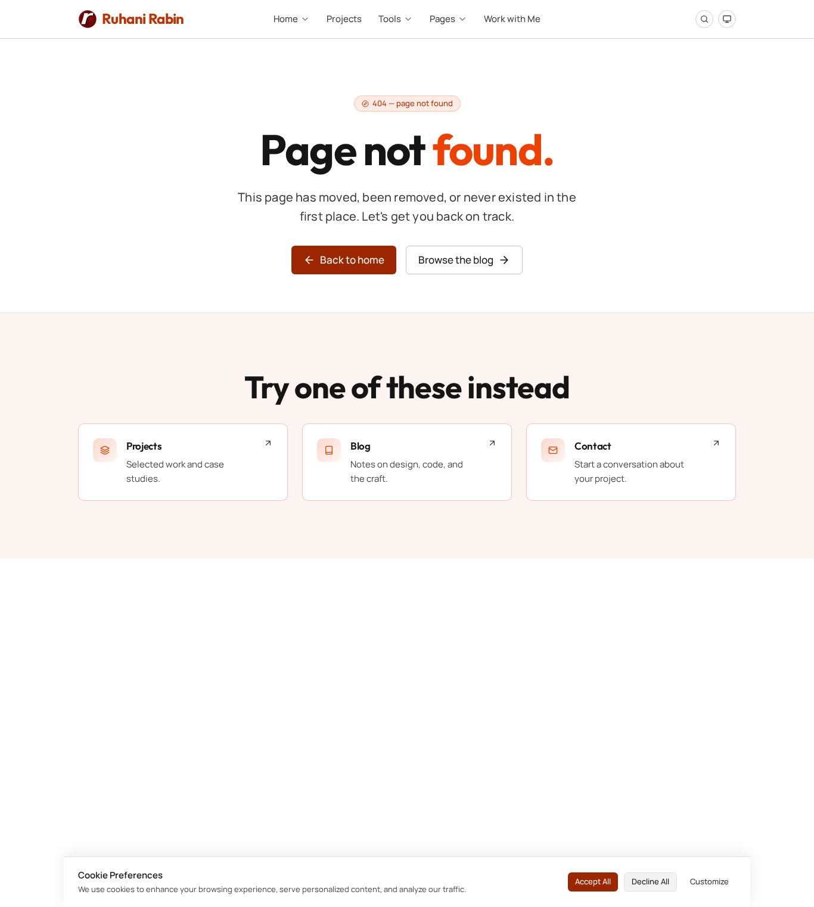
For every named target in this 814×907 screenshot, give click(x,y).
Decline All (650, 881)
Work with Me (512, 19)
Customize (709, 881)
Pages (442, 19)
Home (286, 19)
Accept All (593, 881)
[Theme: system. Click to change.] (727, 19)
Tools (389, 19)
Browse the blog (455, 260)
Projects (344, 19)
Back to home (352, 260)
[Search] (704, 19)
